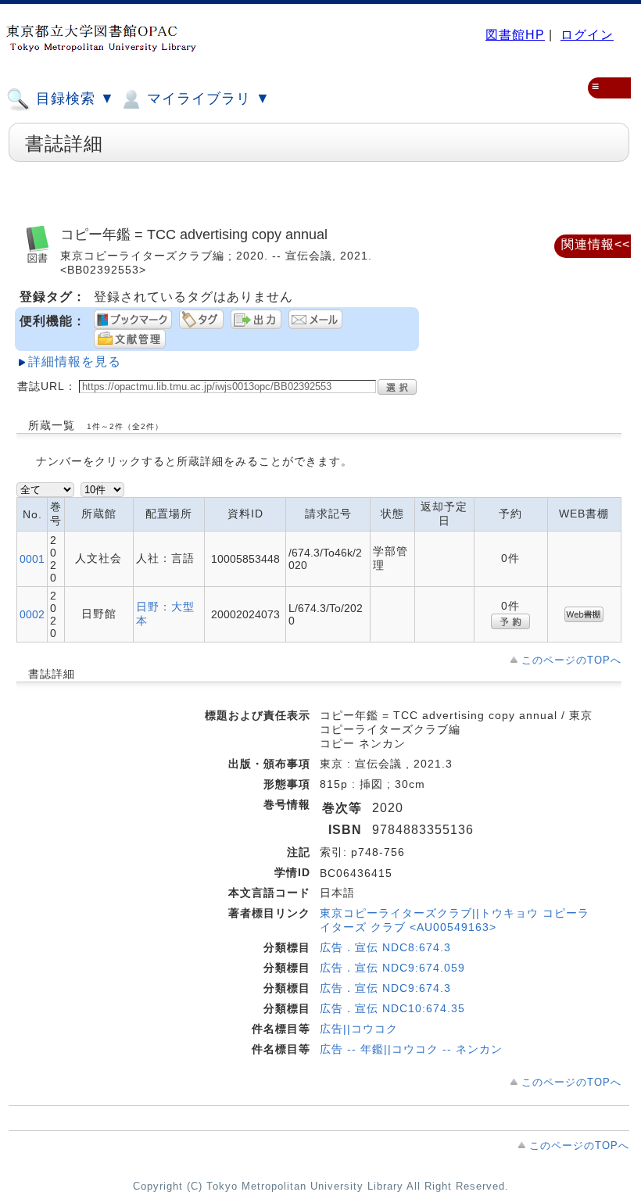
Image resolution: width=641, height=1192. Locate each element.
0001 (32, 559)
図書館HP (515, 34)
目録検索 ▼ (73, 98)
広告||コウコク (359, 1028)
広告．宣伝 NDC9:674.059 (392, 967)
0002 (32, 614)
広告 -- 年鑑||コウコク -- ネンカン (411, 1049)
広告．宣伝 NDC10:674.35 (392, 1008)
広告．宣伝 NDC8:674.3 (385, 947)
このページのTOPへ (571, 660)
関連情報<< (595, 244)
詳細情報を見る (74, 361)
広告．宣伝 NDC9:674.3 (385, 988)
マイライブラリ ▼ (206, 98)
